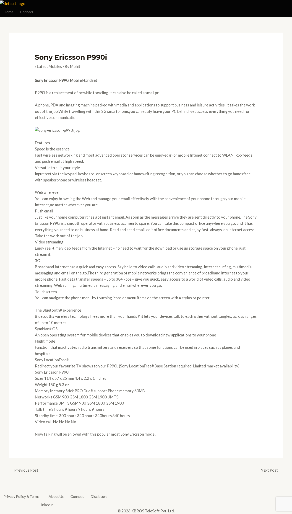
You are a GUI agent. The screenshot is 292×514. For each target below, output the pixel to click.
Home (8, 12)
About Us (56, 496)
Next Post (271, 470)
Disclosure (99, 496)
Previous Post (24, 470)
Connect (26, 12)
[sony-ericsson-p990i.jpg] (57, 129)
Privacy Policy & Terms (21, 496)
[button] (22, 496)
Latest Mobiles (49, 66)
